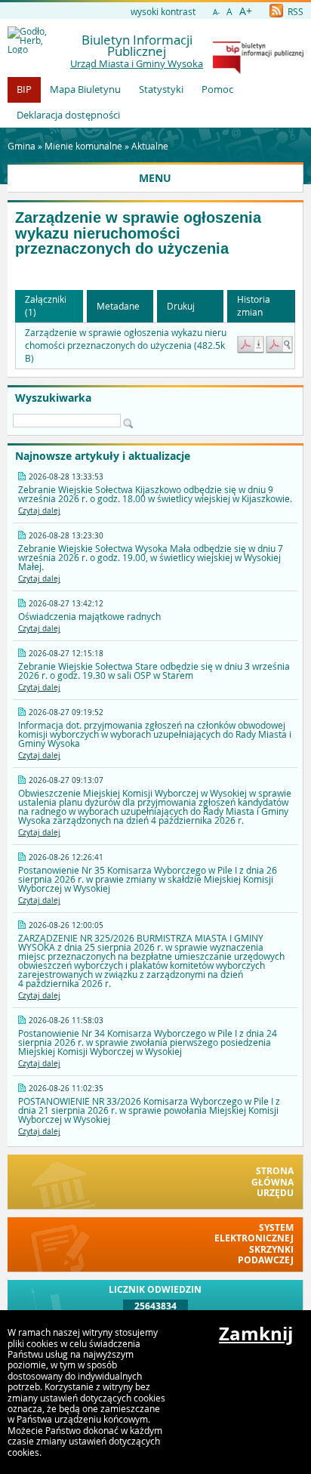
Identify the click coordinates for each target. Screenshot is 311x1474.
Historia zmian (253, 305)
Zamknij (256, 1333)
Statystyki (161, 89)
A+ (245, 11)
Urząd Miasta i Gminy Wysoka (136, 63)
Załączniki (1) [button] (45, 305)
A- (216, 12)
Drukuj (181, 306)
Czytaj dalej (39, 511)
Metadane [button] (118, 306)
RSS (294, 11)
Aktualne (149, 146)
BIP (24, 89)
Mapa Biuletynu (85, 89)
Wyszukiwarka (53, 398)
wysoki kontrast (163, 11)
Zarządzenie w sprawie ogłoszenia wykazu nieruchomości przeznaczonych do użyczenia (138, 233)
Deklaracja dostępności (68, 115)
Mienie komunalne (83, 146)
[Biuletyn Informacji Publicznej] (258, 70)
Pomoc (217, 89)
